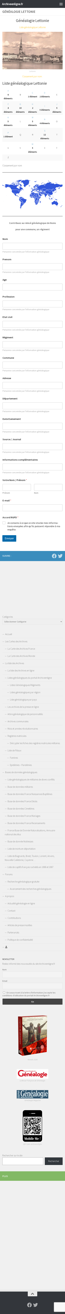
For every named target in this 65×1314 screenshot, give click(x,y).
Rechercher (53, 1161)
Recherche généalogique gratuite (23, 881)
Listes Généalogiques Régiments (25, 685)
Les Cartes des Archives (16, 641)
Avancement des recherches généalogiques (30, 888)
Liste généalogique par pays (23, 699)
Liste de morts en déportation (21, 848)
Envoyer (9, 538)
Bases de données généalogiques (21, 772)
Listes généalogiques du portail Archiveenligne (30, 677)
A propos (9, 896)
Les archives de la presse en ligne (23, 706)
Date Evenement (12, 418)
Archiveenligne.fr (12, 4)
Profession (9, 296)
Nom (5, 238)
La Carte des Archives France (21, 648)
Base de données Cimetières (21, 808)
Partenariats (13, 932)
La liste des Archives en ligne (21, 670)
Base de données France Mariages (24, 815)
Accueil (8, 634)
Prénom (6, 493)
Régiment (8, 337)
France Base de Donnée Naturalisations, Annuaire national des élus (30, 832)
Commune (8, 357)
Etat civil (7, 317)
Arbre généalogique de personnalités (25, 714)
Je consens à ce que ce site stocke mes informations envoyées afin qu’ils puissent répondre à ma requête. (33, 526)
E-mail (7, 500)
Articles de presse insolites (20, 925)
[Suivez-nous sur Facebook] (54, 556)
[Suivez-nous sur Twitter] (60, 556)
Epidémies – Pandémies (21, 764)
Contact (11, 910)
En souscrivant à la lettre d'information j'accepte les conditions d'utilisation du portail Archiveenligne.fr (29, 994)
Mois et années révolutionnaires (23, 728)
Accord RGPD (10, 517)
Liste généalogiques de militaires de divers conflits (31, 779)
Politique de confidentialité (20, 939)
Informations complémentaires (20, 459)
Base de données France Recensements (26, 823)
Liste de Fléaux (14, 750)
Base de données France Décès (22, 801)
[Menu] (61, 4)
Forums (8, 874)
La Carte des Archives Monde (21, 655)
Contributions (14, 917)
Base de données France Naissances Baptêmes (30, 794)
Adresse (7, 378)
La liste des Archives (14, 663)
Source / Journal (12, 439)
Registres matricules (17, 735)
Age (5, 279)
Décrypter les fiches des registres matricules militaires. (35, 743)
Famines (14, 757)
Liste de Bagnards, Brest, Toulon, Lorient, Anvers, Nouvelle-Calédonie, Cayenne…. (30, 858)
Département (10, 398)
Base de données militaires (20, 786)
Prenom (7, 259)
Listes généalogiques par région (25, 692)
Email (4, 980)
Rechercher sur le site (12, 1155)
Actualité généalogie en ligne (21, 903)
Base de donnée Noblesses (20, 841)
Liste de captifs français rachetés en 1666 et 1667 (30, 867)
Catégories (7, 616)
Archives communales (18, 721)
